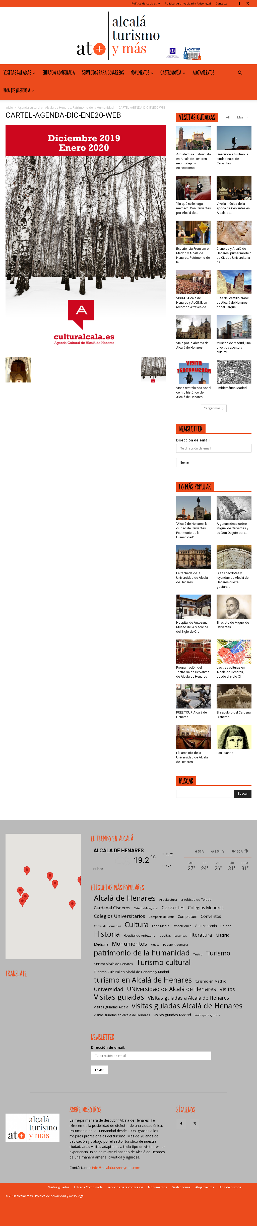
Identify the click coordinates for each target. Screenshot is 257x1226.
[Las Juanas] (234, 737)
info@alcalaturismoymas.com (116, 1167)
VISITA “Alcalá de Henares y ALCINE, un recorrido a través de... (192, 302)
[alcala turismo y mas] (128, 35)
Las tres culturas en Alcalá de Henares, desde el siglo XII (231, 672)
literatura (201, 935)
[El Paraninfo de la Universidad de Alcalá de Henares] (193, 737)
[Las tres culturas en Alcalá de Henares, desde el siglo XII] (234, 651)
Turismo (218, 953)
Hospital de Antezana (139, 935)
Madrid (223, 935)
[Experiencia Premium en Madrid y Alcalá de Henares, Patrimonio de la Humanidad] (193, 233)
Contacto (222, 3)
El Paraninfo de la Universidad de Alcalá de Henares (192, 757)
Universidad (108, 989)
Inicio (9, 107)
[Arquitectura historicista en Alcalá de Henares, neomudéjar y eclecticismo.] (193, 138)
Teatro (198, 954)
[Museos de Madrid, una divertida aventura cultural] (234, 327)
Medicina (101, 944)
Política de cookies (144, 3)
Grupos (225, 926)
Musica (155, 944)
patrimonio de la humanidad (142, 952)
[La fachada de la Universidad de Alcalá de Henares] (193, 557)
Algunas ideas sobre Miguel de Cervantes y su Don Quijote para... (232, 528)
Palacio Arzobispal (175, 944)
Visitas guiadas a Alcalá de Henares (188, 997)
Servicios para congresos (103, 73)
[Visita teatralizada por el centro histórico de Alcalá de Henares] (193, 372)
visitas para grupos (207, 1015)
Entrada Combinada (58, 73)
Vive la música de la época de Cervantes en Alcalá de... (233, 208)
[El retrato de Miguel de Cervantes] (234, 607)
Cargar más (212, 408)
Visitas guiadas (17, 73)
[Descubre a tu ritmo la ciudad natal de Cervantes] (234, 138)
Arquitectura (168, 899)
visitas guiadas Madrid (172, 1014)
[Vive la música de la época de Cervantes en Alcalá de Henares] (234, 188)
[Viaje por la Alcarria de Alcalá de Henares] (193, 327)
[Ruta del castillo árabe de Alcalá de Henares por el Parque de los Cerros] (234, 282)
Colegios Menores (206, 907)
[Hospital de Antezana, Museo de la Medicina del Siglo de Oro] (193, 607)
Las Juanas (225, 753)
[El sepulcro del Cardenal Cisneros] (234, 696)
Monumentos (140, 73)
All (228, 117)
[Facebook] (239, 3)
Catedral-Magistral (146, 908)
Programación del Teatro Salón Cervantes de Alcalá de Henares (192, 672)
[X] (247, 3)
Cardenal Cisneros (112, 907)
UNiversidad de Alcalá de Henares (171, 989)
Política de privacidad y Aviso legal (188, 3)
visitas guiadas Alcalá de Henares (187, 1005)
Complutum (187, 916)
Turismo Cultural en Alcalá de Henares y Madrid (131, 972)
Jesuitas (165, 935)
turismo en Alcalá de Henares (143, 979)
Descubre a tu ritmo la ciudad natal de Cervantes (232, 158)
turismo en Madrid (210, 981)
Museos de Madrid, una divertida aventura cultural (234, 347)
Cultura (136, 924)
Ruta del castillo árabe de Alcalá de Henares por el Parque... (233, 302)
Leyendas (180, 935)
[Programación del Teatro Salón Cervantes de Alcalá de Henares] (193, 651)
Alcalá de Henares (125, 898)
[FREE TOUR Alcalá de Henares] (193, 696)
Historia (107, 933)
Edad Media (160, 926)
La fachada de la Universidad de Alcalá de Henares (192, 577)
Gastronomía (171, 73)
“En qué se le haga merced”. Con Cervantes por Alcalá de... (193, 208)
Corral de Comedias (107, 926)
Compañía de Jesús (161, 917)
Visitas (227, 989)
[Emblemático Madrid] (234, 372)
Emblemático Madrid (232, 388)
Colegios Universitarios (119, 916)
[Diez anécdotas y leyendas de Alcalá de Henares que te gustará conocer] (234, 557)
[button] (240, 73)
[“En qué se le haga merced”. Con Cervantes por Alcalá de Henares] (193, 188)
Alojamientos (203, 73)
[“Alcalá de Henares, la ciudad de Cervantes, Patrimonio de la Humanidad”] (193, 508)
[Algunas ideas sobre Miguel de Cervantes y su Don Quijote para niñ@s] (234, 508)
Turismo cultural (163, 962)
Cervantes (173, 907)
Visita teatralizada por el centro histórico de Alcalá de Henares (193, 392)
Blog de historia (17, 91)
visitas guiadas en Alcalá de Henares (122, 1015)
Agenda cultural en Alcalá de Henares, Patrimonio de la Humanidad (66, 107)
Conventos (211, 916)
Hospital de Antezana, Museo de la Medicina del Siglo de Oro (192, 627)
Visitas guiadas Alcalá (111, 1007)
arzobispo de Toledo (196, 899)
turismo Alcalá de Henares (113, 964)
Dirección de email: (193, 440)
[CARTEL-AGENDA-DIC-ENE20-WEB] (86, 352)
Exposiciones (182, 926)
